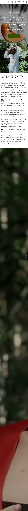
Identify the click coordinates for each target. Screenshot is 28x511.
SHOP (14, 36)
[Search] (4, 2)
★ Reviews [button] (26, 256)
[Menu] (1, 1)
